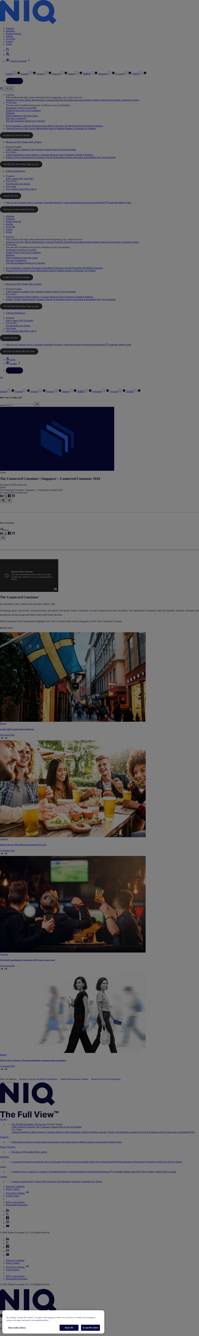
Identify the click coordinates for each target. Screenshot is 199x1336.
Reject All (69, 1328)
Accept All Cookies (90, 1328)
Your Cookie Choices (17, 1327)
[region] (53, 1322)
